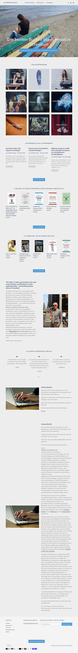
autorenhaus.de (10, 2)
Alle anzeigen (39, 179)
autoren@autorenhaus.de (30, 623)
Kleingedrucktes (10, 629)
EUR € (8, 645)
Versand (8, 627)
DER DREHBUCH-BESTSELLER (39, 50)
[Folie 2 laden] (38, 55)
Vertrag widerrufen (36, 641)
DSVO (7, 632)
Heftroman (53, 511)
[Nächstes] (40, 55)
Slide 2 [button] (39, 376)
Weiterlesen (9, 166)
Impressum (9, 625)
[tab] (38, 376)
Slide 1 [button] (38, 376)
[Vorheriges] (34, 55)
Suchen (8, 623)
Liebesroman (66, 511)
